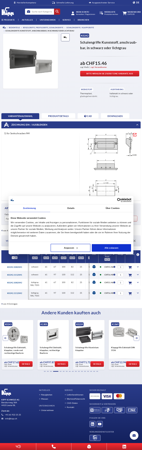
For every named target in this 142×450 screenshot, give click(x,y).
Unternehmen (48, 20)
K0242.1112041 (14, 275)
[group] (17, 345)
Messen (44, 399)
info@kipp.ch (10, 419)
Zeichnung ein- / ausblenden (29, 124)
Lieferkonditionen (75, 395)
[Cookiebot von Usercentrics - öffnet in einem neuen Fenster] (119, 200)
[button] (45, 371)
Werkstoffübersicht (76, 399)
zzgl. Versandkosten (99, 67)
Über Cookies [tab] (113, 208)
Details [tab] (71, 208)
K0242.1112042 (14, 293)
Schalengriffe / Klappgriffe (80, 27)
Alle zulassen (111, 248)
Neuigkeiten (46, 395)
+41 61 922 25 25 (12, 415)
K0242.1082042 (14, 283)
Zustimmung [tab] (29, 208)
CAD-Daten (72, 403)
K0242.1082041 (14, 267)
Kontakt (70, 407)
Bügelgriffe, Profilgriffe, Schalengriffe (43, 27)
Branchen (83, 20)
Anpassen (69, 248)
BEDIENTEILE (14, 27)
